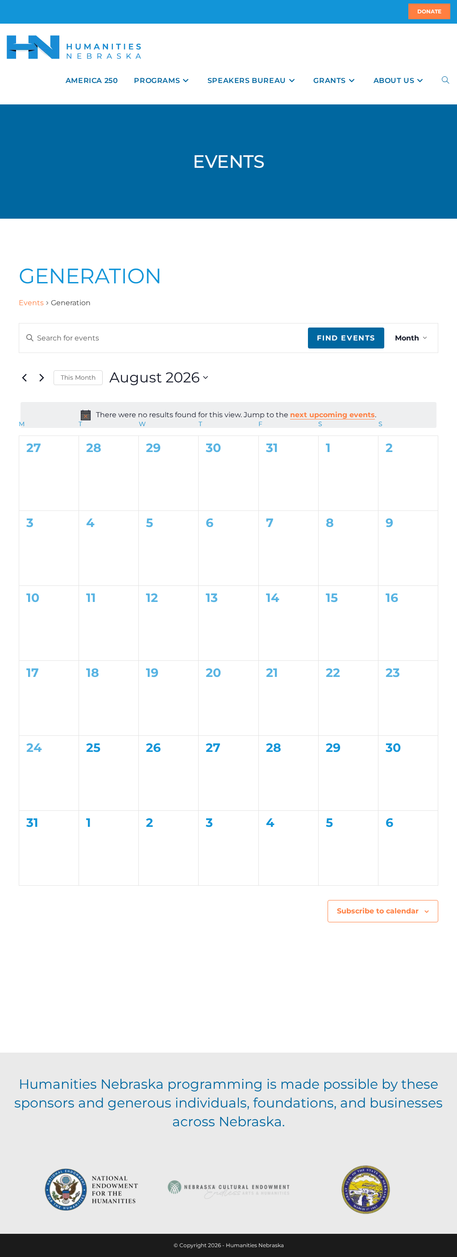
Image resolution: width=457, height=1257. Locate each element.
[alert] (228, 415)
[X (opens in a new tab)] (8, 11)
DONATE (429, 11)
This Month (78, 377)
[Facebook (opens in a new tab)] (12, 11)
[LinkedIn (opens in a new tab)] (17, 11)
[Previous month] (24, 377)
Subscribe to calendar (378, 911)
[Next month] (41, 377)
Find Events (346, 338)
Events (31, 303)
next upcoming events (332, 415)
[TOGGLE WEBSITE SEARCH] (445, 80)
